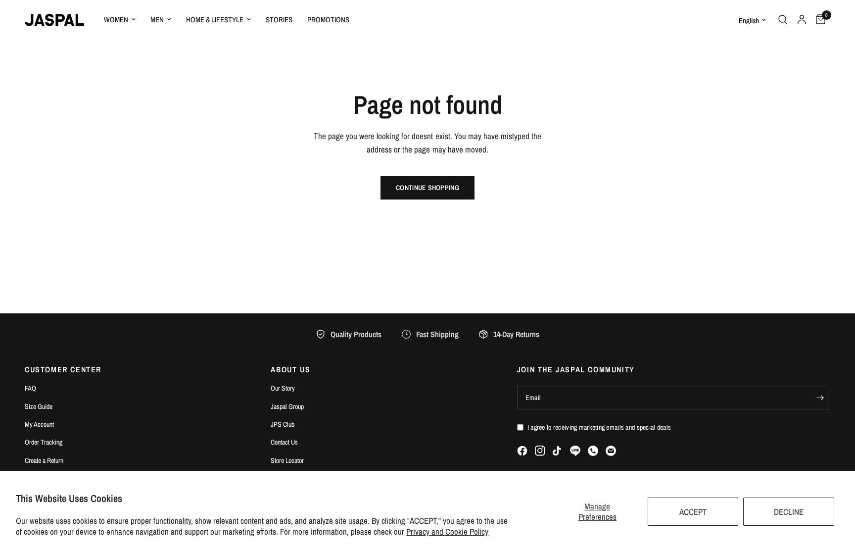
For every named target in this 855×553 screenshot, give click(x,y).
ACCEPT (693, 511)
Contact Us (284, 442)
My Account (39, 424)
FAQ (30, 388)
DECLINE (789, 511)
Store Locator (287, 460)
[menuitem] (119, 20)
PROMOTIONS (328, 19)
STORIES (279, 19)
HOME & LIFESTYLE (214, 19)
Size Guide (38, 406)
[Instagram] (540, 451)
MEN (157, 19)
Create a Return (44, 460)
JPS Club (282, 424)
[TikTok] (558, 451)
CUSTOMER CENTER (63, 369)
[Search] (783, 20)
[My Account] (802, 20)
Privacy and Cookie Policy (447, 531)
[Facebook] (522, 451)
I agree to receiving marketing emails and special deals (599, 427)
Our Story (283, 388)
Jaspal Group (287, 406)
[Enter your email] (820, 397)
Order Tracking (43, 442)
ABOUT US (290, 369)
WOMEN (116, 19)
